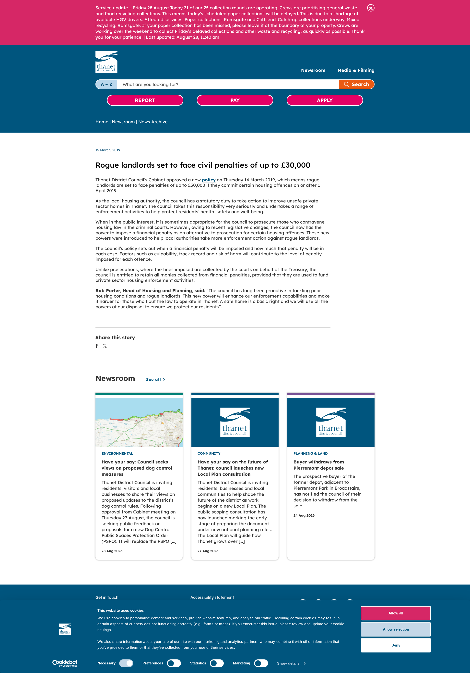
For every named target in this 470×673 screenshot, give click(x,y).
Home (101, 122)
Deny (395, 645)
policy (209, 180)
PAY (235, 100)
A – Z (106, 84)
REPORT (145, 100)
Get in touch (106, 597)
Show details (288, 663)
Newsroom (313, 70)
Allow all (395, 613)
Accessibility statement (212, 597)
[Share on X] (105, 345)
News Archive (153, 122)
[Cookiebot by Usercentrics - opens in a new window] (65, 663)
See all (153, 379)
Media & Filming (356, 70)
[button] (371, 8)
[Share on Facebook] (96, 345)
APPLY (325, 100)
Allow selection (396, 629)
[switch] (174, 663)
